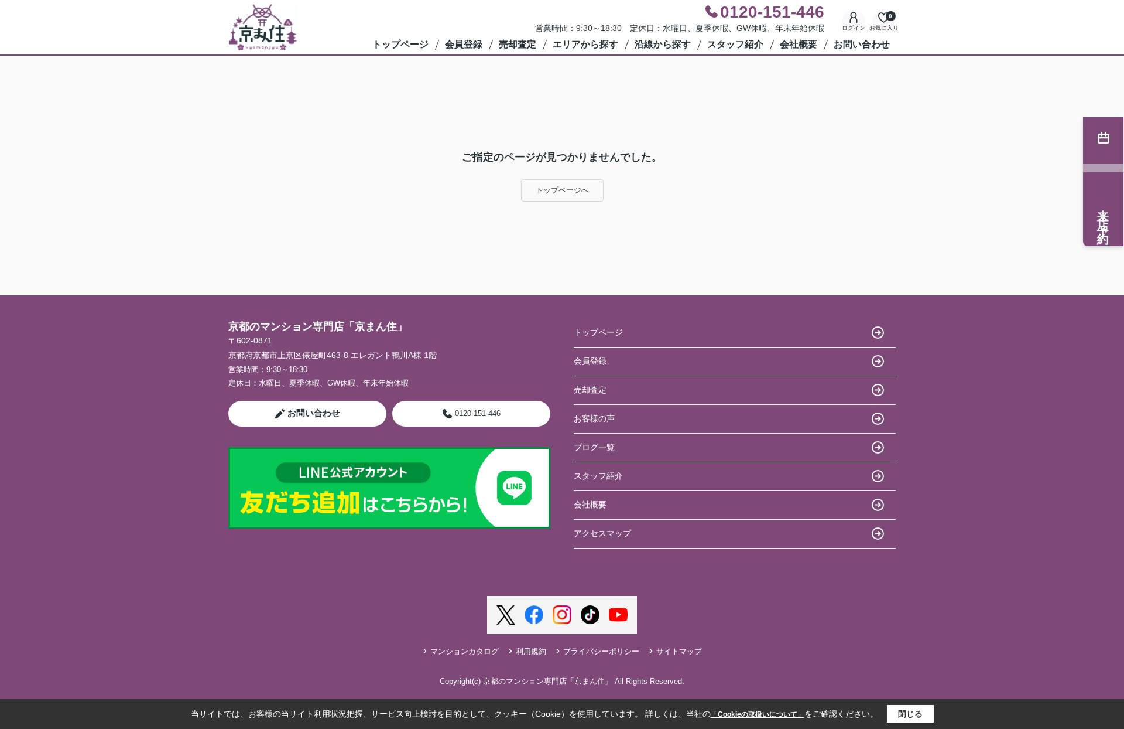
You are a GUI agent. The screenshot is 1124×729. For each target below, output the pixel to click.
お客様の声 (594, 418)
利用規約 (531, 651)
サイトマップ (679, 651)
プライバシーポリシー (601, 651)
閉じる (910, 713)
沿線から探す (663, 44)
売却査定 (517, 44)
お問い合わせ (862, 44)
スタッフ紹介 (735, 44)
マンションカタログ (464, 651)
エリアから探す (585, 44)
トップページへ (562, 190)
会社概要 (798, 44)
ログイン (853, 28)
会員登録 (463, 44)
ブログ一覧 (594, 447)
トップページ (400, 44)
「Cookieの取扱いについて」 (757, 714)
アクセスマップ (602, 533)
